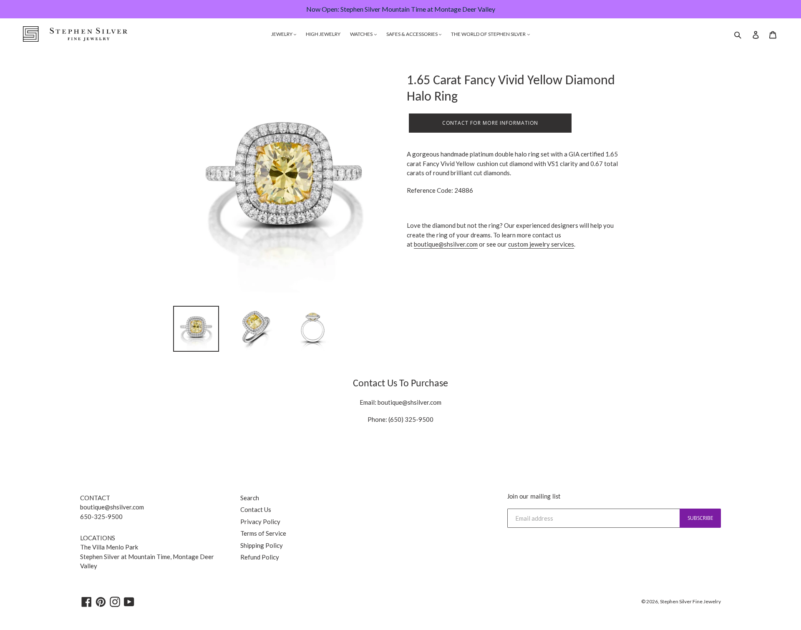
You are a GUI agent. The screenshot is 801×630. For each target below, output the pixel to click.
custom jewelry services (541, 244)
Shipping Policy (261, 545)
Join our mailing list (533, 497)
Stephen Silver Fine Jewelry (690, 601)
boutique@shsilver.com (446, 244)
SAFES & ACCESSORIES (412, 34)
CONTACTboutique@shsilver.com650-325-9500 (112, 507)
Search (249, 497)
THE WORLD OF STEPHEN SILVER (488, 34)
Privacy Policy (260, 521)
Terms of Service (263, 533)
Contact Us (255, 509)
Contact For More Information (490, 122)
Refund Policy (259, 557)
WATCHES (361, 34)
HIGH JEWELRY (323, 34)
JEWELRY (282, 34)
